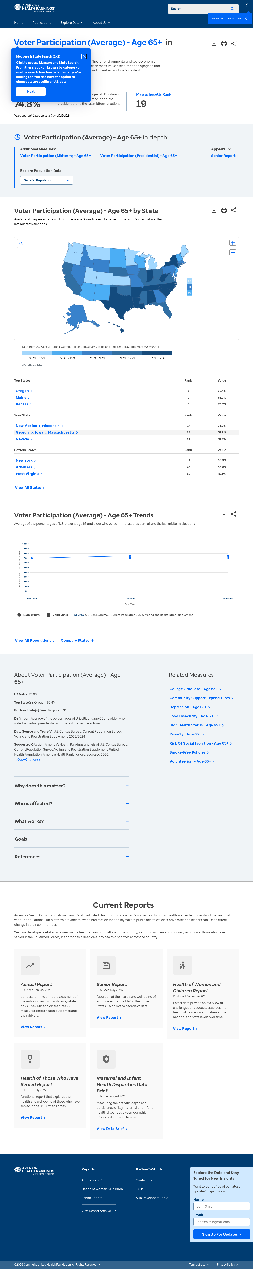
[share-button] (234, 44)
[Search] (232, 9)
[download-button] (214, 43)
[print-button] (224, 44)
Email (198, 1214)
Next (31, 91)
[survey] (248, 5)
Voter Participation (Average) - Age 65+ (89, 42)
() (28, 759)
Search (176, 9)
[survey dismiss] (246, 18)
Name (198, 1199)
